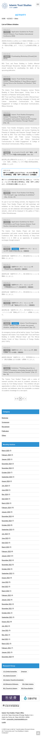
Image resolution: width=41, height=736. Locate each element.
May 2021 (5, 635)
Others (16, 18)
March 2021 (5, 643)
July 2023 (5, 534)
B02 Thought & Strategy (10, 688)
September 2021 (7, 617)
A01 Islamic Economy (9, 675)
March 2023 (5, 547)
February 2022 (6, 595)
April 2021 (5, 639)
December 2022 (7, 560)
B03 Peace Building (27, 688)
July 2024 (5, 485)
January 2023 (6, 556)
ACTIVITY (10, 18)
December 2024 (7, 464)
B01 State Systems (28, 684)
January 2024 (6, 512)
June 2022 (5, 582)
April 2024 (5, 499)
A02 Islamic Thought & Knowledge (13, 680)
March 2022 (5, 591)
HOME (3, 18)
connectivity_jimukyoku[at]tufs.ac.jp (17, 719)
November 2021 (7, 608)
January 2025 (6, 459)
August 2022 (6, 578)
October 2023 (6, 525)
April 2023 (5, 543)
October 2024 (6, 472)
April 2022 (5, 586)
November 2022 (7, 564)
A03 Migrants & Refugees (10, 684)
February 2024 (6, 507)
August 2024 (6, 481)
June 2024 (5, 490)
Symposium (5, 422)
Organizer (24, 671)
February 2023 (6, 551)
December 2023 (7, 516)
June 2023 (5, 538)
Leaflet (4, 722)
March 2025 (5, 450)
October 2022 (6, 569)
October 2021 (6, 613)
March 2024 (5, 503)
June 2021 (5, 630)
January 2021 (6, 652)
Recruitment (5, 426)
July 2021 (5, 626)
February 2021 (6, 648)
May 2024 (5, 494)
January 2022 (6, 600)
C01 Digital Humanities (10, 671)
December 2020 (7, 657)
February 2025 (6, 455)
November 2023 (7, 521)
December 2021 (7, 604)
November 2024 (7, 468)
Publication (5, 431)
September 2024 (7, 477)
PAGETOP (38, 733)
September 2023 (7, 529)
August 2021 (6, 621)
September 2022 (7, 573)
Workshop (5, 418)
